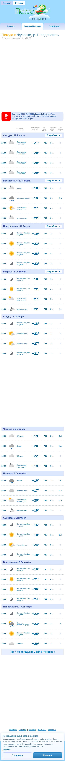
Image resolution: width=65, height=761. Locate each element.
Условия (32, 730)
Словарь (22, 730)
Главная (11, 26)
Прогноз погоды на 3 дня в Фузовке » (32, 652)
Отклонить (17, 755)
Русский (19, 3)
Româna (6, 3)
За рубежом (54, 26)
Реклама (13, 730)
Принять (47, 755)
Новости (52, 730)
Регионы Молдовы (32, 26)
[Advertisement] (32, 74)
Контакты (42, 730)
